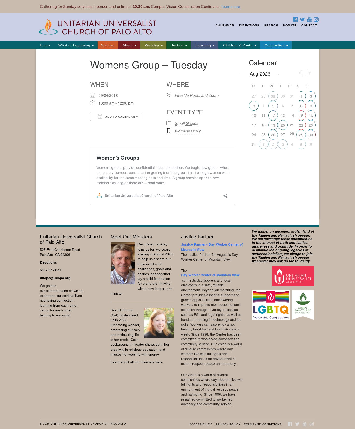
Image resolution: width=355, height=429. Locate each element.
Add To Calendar (119, 116)
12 (273, 115)
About (127, 45)
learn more (231, 7)
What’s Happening (74, 45)
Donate (290, 25)
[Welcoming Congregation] (271, 303)
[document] (177, 134)
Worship (152, 45)
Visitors (107, 45)
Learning (203, 45)
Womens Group (188, 131)
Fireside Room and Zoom (197, 95)
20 (283, 125)
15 (301, 115)
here (159, 362)
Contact (309, 25)
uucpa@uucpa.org (55, 278)
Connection (274, 45)
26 (273, 135)
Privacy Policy (228, 424)
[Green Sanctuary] (303, 303)
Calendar (225, 25)
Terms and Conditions (263, 424)
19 (273, 125)
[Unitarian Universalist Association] (293, 275)
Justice (177, 45)
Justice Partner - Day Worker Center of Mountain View (212, 246)
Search (271, 25)
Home (45, 45)
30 (311, 135)
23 (311, 125)
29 (273, 96)
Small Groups (186, 123)
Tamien (264, 235)
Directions (249, 25)
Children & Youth (238, 45)
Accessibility (200, 424)
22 (301, 125)
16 (311, 115)
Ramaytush (287, 235)
